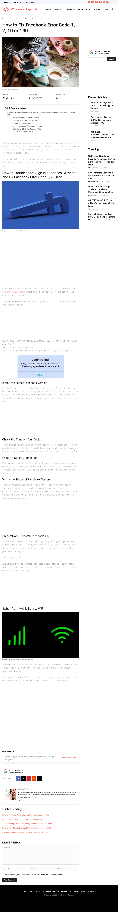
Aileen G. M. (10, 98)
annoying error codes (51, 391)
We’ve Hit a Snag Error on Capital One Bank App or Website (102, 105)
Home (4, 19)
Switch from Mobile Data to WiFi (25, 132)
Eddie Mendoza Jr (93, 168)
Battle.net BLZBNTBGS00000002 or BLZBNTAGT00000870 (102, 135)
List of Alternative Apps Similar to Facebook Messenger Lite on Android (101, 189)
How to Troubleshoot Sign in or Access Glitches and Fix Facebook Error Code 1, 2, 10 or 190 (41, 114)
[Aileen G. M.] (3, 98)
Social (10, 19)
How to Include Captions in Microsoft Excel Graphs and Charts (101, 176)
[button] (113, 9)
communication (56, 149)
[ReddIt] (34, 778)
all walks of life (14, 149)
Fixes (23, 751)
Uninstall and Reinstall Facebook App (27, 129)
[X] (104, 2)
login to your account (16, 292)
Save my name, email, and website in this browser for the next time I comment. (35, 875)
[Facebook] (89, 2)
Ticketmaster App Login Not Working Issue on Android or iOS (101, 120)
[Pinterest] (96, 2)
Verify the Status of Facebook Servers (27, 126)
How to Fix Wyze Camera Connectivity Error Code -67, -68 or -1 (27, 815)
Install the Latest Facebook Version (26, 118)
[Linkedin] (92, 2)
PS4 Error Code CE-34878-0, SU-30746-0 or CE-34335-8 (25, 832)
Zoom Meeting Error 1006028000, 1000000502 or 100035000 (27, 824)
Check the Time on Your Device (25, 120)
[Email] (39, 778)
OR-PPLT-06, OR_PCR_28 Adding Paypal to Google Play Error (101, 203)
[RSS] (100, 2)
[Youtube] (107, 2)
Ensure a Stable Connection (23, 123)
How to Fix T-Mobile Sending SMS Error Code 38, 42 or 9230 (26, 828)
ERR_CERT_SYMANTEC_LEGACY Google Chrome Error (24, 819)
